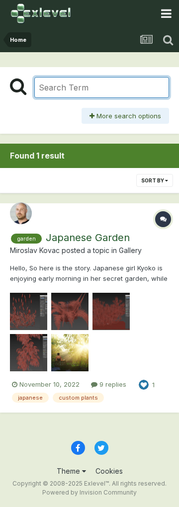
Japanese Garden (88, 238)
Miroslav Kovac (35, 250)
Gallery (130, 250)
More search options (127, 116)
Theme (69, 471)
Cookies (109, 471)
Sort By (153, 180)
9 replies (111, 384)
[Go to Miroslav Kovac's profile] (21, 213)
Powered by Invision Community (89, 492)
